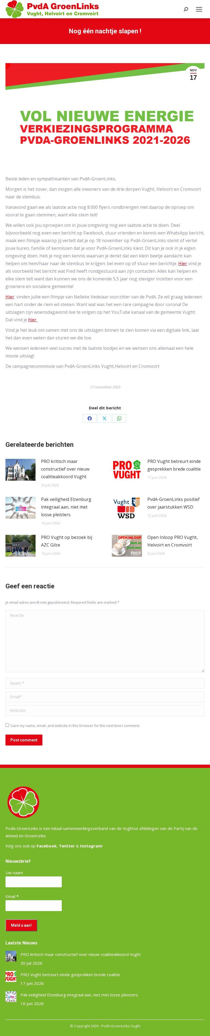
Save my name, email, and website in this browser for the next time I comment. (75, 725)
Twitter (67, 846)
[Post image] (20, 470)
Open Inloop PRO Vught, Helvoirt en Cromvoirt (172, 541)
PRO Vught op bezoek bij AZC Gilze (66, 541)
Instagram (91, 846)
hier (32, 320)
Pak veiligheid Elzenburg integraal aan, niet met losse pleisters (66, 507)
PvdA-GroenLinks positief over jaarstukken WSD (173, 503)
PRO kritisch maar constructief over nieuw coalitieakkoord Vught (65, 469)
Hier (182, 263)
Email (12, 896)
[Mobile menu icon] (199, 9)
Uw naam (14, 872)
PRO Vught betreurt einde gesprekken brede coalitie (174, 465)
